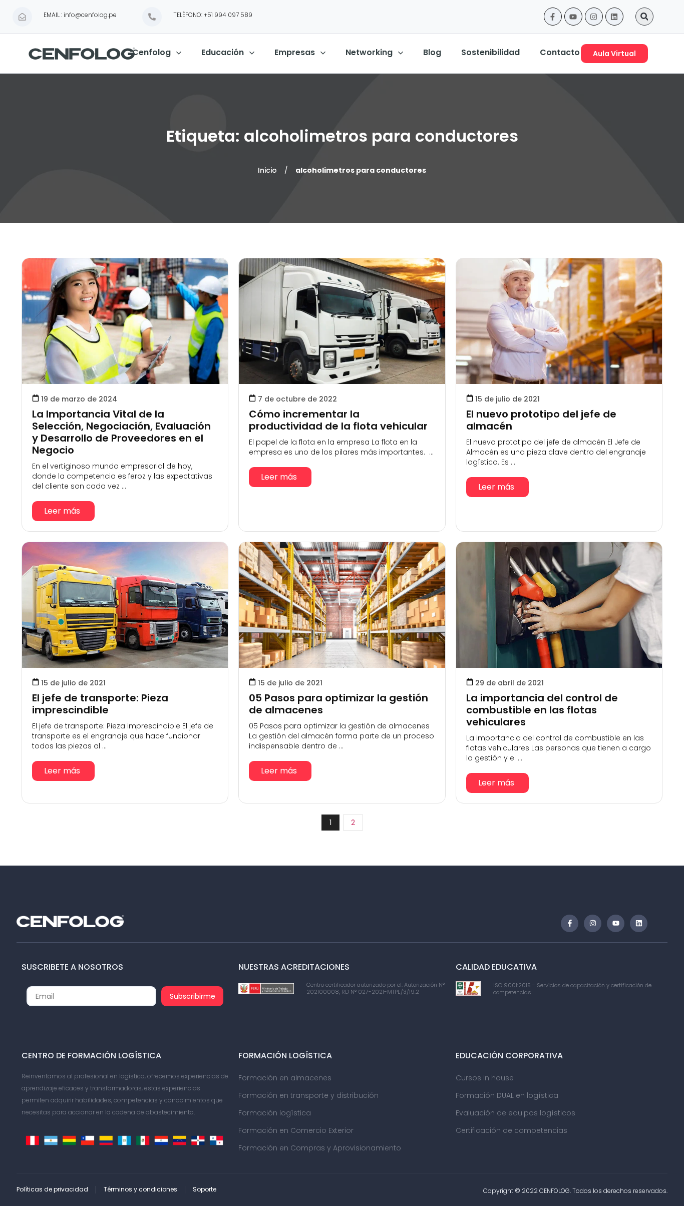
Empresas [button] (294, 52)
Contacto (560, 52)
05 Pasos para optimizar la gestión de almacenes (338, 704)
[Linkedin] (614, 17)
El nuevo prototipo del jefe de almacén (541, 420)
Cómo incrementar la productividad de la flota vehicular (338, 420)
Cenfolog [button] (151, 52)
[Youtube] (573, 17)
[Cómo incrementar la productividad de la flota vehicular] (342, 321)
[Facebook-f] (553, 17)
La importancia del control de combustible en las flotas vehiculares (542, 710)
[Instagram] (594, 17)
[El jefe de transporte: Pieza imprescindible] (125, 605)
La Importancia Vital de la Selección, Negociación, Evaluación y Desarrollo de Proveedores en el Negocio (121, 432)
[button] (644, 17)
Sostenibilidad (490, 52)
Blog (432, 52)
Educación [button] (222, 52)
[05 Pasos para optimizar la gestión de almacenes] (342, 605)
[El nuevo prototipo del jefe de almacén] (559, 321)
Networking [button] (369, 52)
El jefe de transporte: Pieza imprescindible (100, 704)
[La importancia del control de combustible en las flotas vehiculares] (559, 605)
